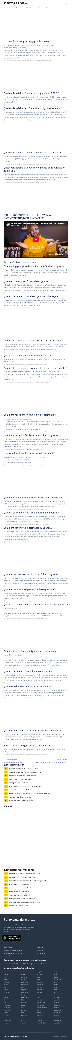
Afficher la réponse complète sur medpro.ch (34, 352)
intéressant (41, 1002)
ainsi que (40, 1018)
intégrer (23, 1005)
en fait (56, 985)
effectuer (7, 1008)
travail (56, 977)
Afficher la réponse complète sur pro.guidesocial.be (36, 524)
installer (40, 985)
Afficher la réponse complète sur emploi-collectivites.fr (37, 382)
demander (24, 979)
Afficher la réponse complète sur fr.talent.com (35, 120)
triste (39, 1013)
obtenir (6, 990)
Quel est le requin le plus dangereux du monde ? (23, 877)
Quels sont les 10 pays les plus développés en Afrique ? (25, 874)
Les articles (7, 956)
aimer (22, 987)
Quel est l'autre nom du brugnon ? (19, 891)
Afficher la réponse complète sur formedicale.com (36, 278)
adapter (39, 1020)
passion (6, 1023)
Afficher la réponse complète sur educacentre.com (36, 541)
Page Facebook (42, 953)
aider (22, 1000)
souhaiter (57, 1000)
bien (38, 979)
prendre (6, 982)
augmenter (24, 985)
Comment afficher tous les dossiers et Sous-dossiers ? (24, 902)
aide (38, 997)
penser (6, 1013)
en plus (39, 972)
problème (24, 977)
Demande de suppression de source (14, 60)
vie (5, 1000)
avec (22, 1013)
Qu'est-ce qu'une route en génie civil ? (20, 895)
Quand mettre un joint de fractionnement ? (21, 779)
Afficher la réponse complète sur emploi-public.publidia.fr (37, 60)
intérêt (56, 1018)
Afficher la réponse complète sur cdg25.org (34, 509)
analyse (23, 990)
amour (39, 982)
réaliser (39, 1000)
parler (39, 1010)
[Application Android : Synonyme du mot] (12, 938)
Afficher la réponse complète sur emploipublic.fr (35, 754)
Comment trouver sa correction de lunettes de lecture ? (25, 786)
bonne (6, 997)
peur (22, 1020)
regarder (57, 1013)
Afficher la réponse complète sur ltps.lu (33, 668)
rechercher (57, 1020)
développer (24, 992)
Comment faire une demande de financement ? (22, 898)
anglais (56, 972)
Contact (40, 951)
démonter (57, 1005)
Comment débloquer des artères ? (19, 906)
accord (23, 1023)
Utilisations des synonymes (13, 951)
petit (55, 987)
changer (23, 995)
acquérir (23, 1018)
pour (38, 977)
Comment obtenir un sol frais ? (14, 762)
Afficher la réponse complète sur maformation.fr (35, 586)
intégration (7, 1005)
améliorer (24, 1015)
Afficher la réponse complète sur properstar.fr (35, 364)
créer (5, 979)
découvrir (24, 1002)
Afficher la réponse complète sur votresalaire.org (35, 618)
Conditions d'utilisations (60, 1036)
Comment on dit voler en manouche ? (20, 797)
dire (55, 982)
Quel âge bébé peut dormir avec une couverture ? (52, 762)
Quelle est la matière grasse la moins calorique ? (23, 776)
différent (57, 997)
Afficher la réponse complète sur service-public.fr (35, 105)
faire (5, 972)
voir (5, 987)
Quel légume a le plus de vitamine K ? (19, 783)
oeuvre (39, 995)
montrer (6, 992)
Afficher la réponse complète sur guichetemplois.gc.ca (37, 164)
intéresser (57, 995)
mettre (6, 974)
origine (39, 992)
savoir (56, 990)
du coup (6, 995)
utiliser (39, 990)
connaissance (42, 1008)
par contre (24, 1010)
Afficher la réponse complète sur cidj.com (34, 601)
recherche (7, 1010)
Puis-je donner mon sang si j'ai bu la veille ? (21, 800)
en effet (23, 974)
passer (56, 1015)
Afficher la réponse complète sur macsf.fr (34, 449)
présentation (25, 997)
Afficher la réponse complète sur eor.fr (33, 742)
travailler (6, 1015)
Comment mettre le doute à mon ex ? (20, 884)
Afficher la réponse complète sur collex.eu (34, 698)
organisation (41, 1023)
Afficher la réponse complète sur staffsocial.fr (35, 432)
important (57, 979)
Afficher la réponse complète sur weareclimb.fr (35, 293)
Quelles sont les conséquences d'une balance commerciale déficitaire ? (29, 793)
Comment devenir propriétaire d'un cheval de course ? (24, 888)
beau (22, 1008)
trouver (6, 985)
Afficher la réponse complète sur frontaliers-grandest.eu (37, 308)
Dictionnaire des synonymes (13, 953)
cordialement (25, 972)
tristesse (40, 1015)
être (55, 974)
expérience (24, 982)
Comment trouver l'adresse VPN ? (19, 790)
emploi (56, 1008)
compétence (58, 1023)
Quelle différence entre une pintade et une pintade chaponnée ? (27, 881)
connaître (40, 1005)
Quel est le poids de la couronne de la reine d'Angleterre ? (25, 772)
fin (55, 992)
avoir (5, 977)
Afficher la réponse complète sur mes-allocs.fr (35, 182)
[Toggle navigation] (66, 2)
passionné (7, 1020)
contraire (40, 974)
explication (58, 1010)
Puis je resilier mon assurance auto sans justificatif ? (24, 768)
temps (39, 987)
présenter (57, 1002)
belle (5, 1002)
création (6, 1018)
